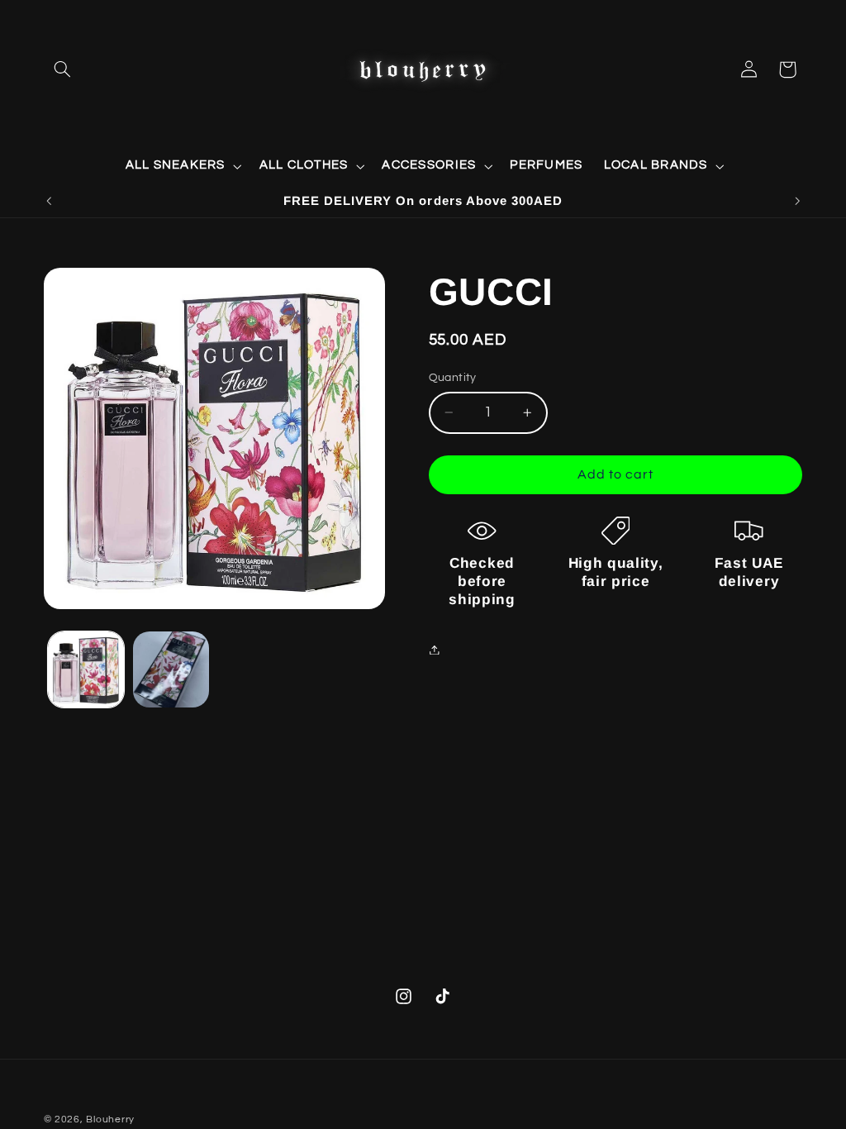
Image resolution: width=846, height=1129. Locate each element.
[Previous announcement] (49, 200)
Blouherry (110, 1119)
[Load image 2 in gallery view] (171, 669)
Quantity (453, 377)
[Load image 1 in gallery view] (86, 669)
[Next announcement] (797, 200)
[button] (63, 69)
